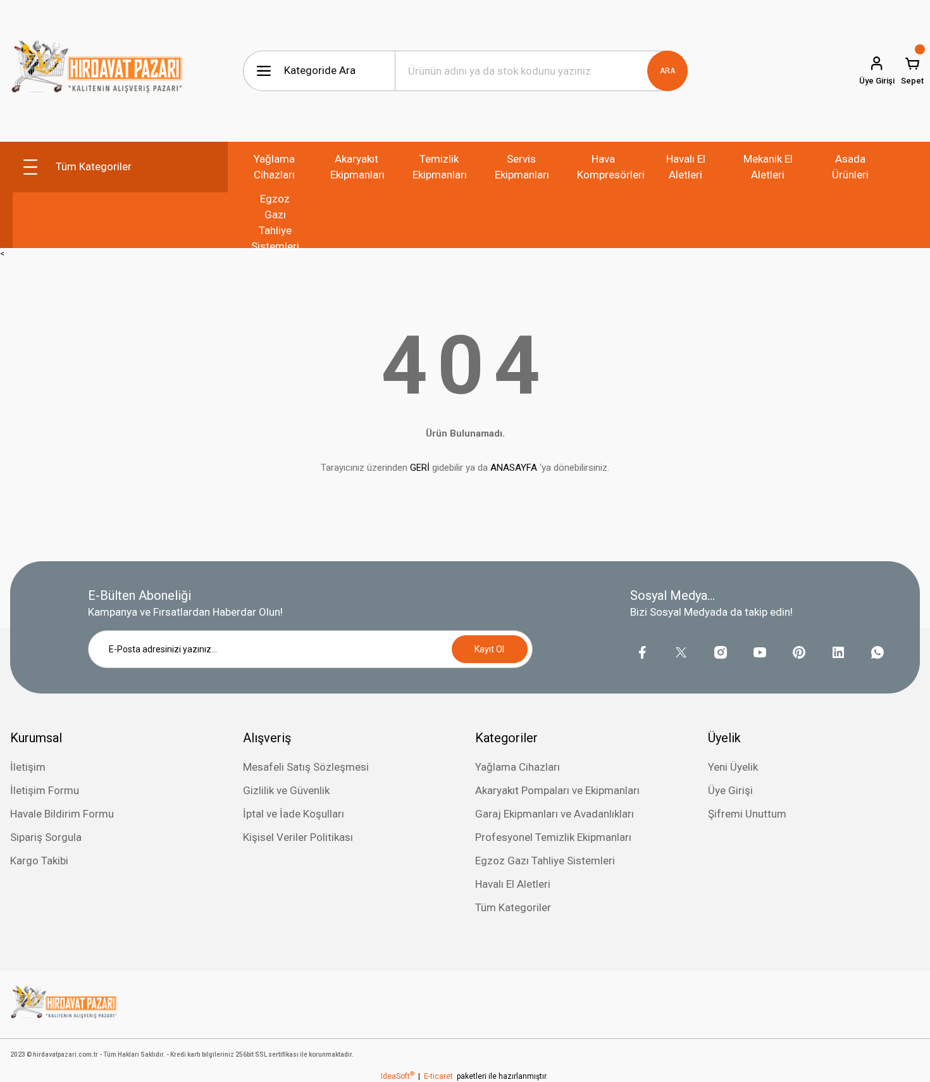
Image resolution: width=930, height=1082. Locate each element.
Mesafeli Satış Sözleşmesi (306, 767)
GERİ (420, 467)
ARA (667, 70)
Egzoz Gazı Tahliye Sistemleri (545, 860)
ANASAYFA (513, 467)
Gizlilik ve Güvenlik (286, 790)
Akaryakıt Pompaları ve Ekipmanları (557, 790)
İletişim (28, 767)
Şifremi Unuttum (747, 813)
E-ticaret (438, 1076)
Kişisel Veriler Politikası (298, 837)
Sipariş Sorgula (46, 837)
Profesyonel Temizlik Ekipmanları (553, 837)
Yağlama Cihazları (517, 767)
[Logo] (97, 71)
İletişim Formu (44, 790)
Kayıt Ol (489, 649)
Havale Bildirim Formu (62, 813)
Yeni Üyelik (733, 767)
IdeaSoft (397, 1076)
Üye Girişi (730, 790)
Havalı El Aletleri (512, 884)
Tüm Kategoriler (513, 907)
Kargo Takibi (39, 860)
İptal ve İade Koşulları (293, 813)
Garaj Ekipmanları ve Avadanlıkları (554, 813)
